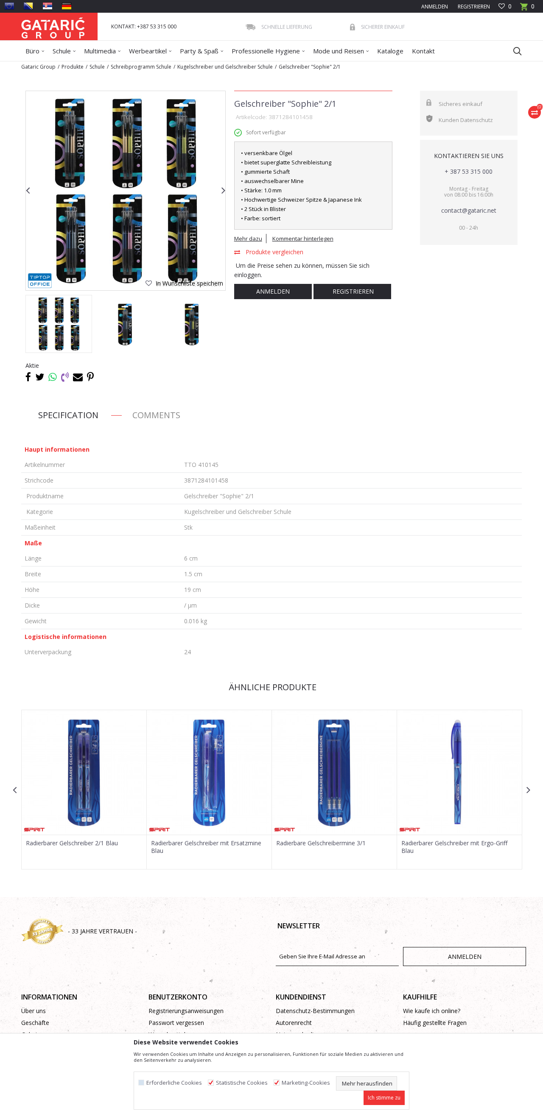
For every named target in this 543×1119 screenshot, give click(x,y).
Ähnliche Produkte (271, 687)
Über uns (33, 1011)
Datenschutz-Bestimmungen (315, 1011)
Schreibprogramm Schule (141, 66)
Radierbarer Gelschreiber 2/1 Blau (72, 843)
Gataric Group (38, 66)
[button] (513, 51)
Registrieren (473, 6)
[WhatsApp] (52, 376)
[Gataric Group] (53, 26)
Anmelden (273, 291)
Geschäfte (35, 1023)
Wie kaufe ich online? (431, 1011)
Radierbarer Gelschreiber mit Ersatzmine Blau (206, 847)
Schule (97, 66)
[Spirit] (34, 830)
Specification (68, 415)
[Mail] (78, 376)
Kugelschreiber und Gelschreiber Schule (225, 66)
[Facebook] (28, 376)
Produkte (73, 66)
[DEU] (67, 6)
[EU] (9, 6)
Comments (156, 415)
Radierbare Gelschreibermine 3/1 (321, 843)
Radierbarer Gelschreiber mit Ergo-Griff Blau (454, 847)
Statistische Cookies (242, 1083)
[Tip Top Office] (40, 280)
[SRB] (47, 6)
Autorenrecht (294, 1023)
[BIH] (28, 6)
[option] (125, 190)
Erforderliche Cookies (174, 1083)
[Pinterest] (90, 376)
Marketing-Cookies (306, 1083)
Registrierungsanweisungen (186, 1011)
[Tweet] (39, 376)
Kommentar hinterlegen (302, 238)
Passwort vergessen (176, 1023)
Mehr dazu (248, 238)
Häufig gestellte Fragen (435, 1023)
